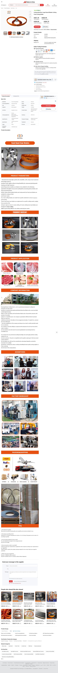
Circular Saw (24, 646)
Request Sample (54, 29)
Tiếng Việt (27, 666)
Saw (16, 8)
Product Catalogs (17, 631)
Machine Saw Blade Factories (25, 651)
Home (2, 8)
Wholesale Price (34, 662)
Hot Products (5, 662)
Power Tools (17, 646)
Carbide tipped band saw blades (20, 635)
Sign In (35, 90)
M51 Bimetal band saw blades (48, 633)
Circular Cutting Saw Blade (6, 654)
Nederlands (37, 665)
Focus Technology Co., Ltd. (21, 668)
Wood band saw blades (47, 635)
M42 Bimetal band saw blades (6, 635)
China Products (10, 662)
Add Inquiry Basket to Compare (17, 37)
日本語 (48, 665)
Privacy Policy (46, 668)
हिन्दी (50, 665)
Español (12, 665)
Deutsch (33, 665)
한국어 (45, 665)
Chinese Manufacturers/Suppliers (19, 662)
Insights (31, 663)
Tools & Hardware (7, 8)
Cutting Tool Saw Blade (50, 651)
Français (20, 665)
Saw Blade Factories (14, 651)
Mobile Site (27, 663)
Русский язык (25, 665)
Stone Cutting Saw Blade (28, 654)
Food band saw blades (33, 633)
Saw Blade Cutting (5, 651)
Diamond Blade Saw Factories (38, 651)
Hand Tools (12, 8)
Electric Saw (4, 646)
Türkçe (23, 666)
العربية (41, 665)
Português (16, 665)
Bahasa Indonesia (33, 666)
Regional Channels (46, 662)
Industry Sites (40, 662)
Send (11, 581)
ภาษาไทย (54, 665)
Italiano (30, 665)
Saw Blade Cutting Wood (40, 654)
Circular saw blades (32, 635)
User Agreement (35, 668)
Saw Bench (11, 646)
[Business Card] (55, 101)
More (2, 658)
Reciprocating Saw (37, 646)
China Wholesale (27, 662)
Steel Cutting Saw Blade (18, 654)
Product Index (52, 662)
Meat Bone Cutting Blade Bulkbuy (8, 656)
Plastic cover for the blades (6, 633)
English (9, 665)
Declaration (40, 668)
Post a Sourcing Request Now (15, 583)
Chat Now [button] (46, 26)
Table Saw (30, 646)
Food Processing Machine (19, 633)
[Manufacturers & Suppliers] (29, 2)
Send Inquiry (37, 26)
